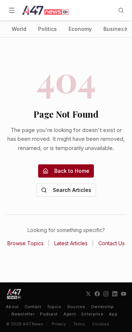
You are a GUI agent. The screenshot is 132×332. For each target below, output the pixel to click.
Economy (80, 29)
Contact (33, 306)
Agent (69, 314)
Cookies (100, 323)
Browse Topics (25, 243)
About (12, 306)
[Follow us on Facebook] (97, 293)
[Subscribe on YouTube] (123, 293)
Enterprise (92, 314)
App (113, 314)
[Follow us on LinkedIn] (114, 293)
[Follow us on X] (88, 293)
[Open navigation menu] (12, 10)
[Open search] (121, 10)
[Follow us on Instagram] (106, 293)
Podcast (49, 314)
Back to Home (71, 171)
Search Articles (72, 190)
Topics (54, 306)
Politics (47, 29)
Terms (79, 323)
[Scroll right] (126, 29)
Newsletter (22, 314)
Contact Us (111, 243)
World (19, 29)
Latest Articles (71, 243)
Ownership (102, 306)
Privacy (59, 323)
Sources (76, 306)
